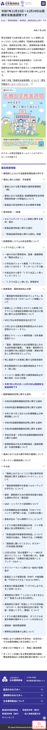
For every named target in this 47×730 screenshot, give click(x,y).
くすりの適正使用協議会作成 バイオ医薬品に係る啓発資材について (24, 527)
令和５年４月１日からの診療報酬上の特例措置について (24, 415)
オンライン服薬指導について (17, 460)
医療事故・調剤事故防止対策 (17, 288)
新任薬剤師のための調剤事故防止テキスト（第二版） (24, 367)
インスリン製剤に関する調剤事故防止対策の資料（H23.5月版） (24, 376)
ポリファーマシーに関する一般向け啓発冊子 (24, 569)
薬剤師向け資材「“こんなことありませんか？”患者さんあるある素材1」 (24, 596)
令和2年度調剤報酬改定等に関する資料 (23, 428)
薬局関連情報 (8, 168)
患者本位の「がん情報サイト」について (24, 519)
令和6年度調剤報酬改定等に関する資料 (23, 401)
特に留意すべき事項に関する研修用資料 (24, 359)
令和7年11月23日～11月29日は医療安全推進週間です (24, 385)
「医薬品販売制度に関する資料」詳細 (23, 234)
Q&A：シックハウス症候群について (22, 503)
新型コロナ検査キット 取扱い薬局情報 (22, 647)
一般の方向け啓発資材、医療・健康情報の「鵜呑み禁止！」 (24, 256)
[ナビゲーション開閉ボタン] (43, 3)
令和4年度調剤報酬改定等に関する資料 (23, 422)
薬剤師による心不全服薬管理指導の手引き (23, 173)
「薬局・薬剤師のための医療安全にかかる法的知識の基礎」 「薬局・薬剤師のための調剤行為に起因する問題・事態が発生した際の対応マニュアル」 (24, 349)
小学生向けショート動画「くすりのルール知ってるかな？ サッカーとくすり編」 (24, 265)
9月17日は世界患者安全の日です (20, 320)
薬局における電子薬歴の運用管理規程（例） (23, 188)
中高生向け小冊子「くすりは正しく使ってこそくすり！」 (24, 274)
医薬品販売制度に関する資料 (18, 227)
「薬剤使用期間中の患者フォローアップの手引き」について (24, 487)
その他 (6, 466)
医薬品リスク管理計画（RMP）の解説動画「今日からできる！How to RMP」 (24, 578)
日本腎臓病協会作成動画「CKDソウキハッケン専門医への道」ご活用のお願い (24, 511)
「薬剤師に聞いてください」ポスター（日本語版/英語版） (22, 545)
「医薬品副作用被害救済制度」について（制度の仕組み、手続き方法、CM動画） (24, 536)
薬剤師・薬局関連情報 (15, 625)
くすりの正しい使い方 (14, 247)
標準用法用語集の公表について (19, 631)
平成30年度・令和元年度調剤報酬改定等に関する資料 (24, 436)
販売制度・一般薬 (11, 211)
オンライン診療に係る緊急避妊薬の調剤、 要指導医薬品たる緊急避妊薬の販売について (24, 655)
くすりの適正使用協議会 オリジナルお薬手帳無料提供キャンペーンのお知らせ (24, 618)
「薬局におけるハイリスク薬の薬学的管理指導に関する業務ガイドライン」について (24, 476)
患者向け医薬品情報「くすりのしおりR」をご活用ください (24, 587)
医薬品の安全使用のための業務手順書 (23, 204)
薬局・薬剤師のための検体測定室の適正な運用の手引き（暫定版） (24, 496)
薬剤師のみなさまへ (12, 695)
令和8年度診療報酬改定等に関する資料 (23, 407)
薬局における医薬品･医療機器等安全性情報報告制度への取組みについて (24, 197)
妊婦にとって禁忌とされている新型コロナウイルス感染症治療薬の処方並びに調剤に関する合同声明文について (24, 311)
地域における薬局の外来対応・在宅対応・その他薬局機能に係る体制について (23, 640)
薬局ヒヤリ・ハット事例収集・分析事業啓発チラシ (24, 337)
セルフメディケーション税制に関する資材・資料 (24, 220)
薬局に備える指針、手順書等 (17, 179)
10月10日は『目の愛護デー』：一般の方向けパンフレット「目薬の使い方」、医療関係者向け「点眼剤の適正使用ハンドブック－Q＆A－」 (24, 557)
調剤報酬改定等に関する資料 (17, 394)
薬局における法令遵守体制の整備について (23, 454)
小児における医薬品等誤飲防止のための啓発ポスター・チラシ (24, 328)
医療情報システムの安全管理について (21, 241)
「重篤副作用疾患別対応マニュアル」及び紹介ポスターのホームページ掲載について (24, 298)
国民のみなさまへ (11, 689)
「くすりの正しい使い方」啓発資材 (22, 281)
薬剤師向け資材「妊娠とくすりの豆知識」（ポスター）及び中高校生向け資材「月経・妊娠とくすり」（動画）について (24, 607)
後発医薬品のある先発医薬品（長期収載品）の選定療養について (24, 445)
